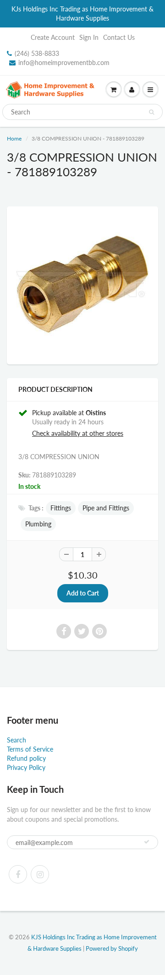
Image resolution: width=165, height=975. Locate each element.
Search (16, 740)
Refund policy (26, 758)
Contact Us (119, 37)
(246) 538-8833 (37, 53)
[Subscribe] (146, 841)
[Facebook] (18, 874)
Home (14, 138)
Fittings (60, 508)
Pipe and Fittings (105, 508)
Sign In (89, 37)
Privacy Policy (26, 767)
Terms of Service (30, 749)
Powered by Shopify (112, 948)
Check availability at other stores (77, 433)
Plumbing (38, 524)
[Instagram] (40, 874)
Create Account (53, 37)
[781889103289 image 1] (82, 284)
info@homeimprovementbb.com (64, 62)
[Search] (151, 112)
